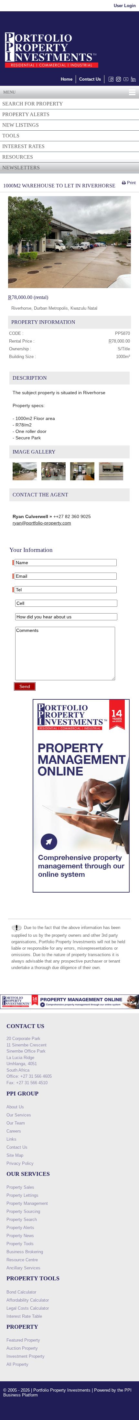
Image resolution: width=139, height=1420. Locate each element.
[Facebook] (109, 81)
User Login (125, 5)
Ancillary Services (23, 1267)
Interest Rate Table (24, 1316)
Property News (20, 1235)
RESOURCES (17, 157)
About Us (15, 1107)
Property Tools (20, 1243)
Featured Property (23, 1340)
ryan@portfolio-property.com (42, 522)
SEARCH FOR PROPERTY (32, 103)
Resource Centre (22, 1259)
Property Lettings (22, 1195)
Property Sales (20, 1187)
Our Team (15, 1123)
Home (66, 79)
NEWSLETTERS (21, 167)
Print (131, 182)
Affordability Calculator (27, 1300)
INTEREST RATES (23, 146)
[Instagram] (117, 81)
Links (11, 1139)
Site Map (14, 1155)
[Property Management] (81, 894)
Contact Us (90, 79)
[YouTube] (124, 81)
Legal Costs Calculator (27, 1308)
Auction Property (22, 1348)
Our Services (18, 1115)
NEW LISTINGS (20, 125)
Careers (13, 1131)
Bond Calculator (21, 1292)
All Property (17, 1364)
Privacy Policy (20, 1163)
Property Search (21, 1219)
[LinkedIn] (132, 81)
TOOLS (10, 135)
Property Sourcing (23, 1211)
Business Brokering (24, 1251)
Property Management (27, 1203)
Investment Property (25, 1356)
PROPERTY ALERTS (25, 114)
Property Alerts (20, 1227)
